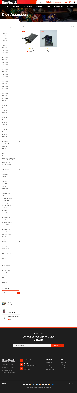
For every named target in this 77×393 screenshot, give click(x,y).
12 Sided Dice (5, 52)
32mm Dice (4, 124)
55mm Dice (4, 136)
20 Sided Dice (5, 71)
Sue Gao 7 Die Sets (6, 265)
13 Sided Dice (5, 55)
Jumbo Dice (4, 210)
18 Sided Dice (5, 67)
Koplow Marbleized (6, 217)
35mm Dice (4, 129)
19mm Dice (4, 115)
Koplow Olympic (5, 219)
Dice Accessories (5, 169)
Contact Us (51, 1)
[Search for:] (31, 2)
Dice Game (4, 176)
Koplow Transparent (6, 229)
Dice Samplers (5, 179)
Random (3, 260)
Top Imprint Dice (5, 272)
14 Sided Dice (5, 57)
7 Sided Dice (4, 40)
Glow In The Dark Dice (6, 193)
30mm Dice (4, 122)
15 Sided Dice (5, 59)
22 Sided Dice (5, 76)
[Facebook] (7, 384)
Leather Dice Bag (30, 50)
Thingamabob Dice (6, 270)
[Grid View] (22, 26)
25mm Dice (4, 119)
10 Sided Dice (5, 47)
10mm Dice (4, 105)
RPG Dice (4, 258)
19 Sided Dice (5, 69)
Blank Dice (4, 151)
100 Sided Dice (5, 98)
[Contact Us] (47, 2)
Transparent (4, 275)
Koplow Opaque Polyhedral (7, 222)
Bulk (3, 153)
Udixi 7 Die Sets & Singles (7, 280)
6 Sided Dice (4, 38)
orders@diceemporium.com (55, 2)
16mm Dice (4, 112)
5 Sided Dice (4, 35)
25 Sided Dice (5, 81)
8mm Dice (4, 103)
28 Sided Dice (5, 86)
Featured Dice (5, 188)
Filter (18, 292)
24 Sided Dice (5, 79)
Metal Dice (4, 241)
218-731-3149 (27, 369)
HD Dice (3, 195)
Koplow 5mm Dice (6, 139)
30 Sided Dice (5, 88)
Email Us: (26, 363)
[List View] (23, 26)
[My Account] (66, 2)
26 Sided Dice (5, 83)
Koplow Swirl (4, 227)
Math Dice (4, 236)
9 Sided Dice (4, 45)
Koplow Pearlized (5, 224)
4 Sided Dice (4, 33)
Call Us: (26, 368)
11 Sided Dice (5, 50)
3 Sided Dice (4, 31)
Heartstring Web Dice (6, 205)
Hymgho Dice (5, 207)
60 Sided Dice (5, 95)
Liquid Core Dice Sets (6, 234)
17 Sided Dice (5, 64)
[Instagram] (9, 384)
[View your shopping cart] (74, 2)
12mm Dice (4, 107)
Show (72, 26)
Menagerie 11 (5, 239)
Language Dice (5, 231)
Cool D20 (4, 167)
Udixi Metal (4, 282)
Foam (3, 191)
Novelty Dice (4, 246)
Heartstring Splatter (6, 203)
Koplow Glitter (5, 215)
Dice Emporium (5, 174)
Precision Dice (5, 255)
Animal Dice (4, 148)
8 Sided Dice (4, 43)
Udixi (3, 277)
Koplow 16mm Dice (6, 143)
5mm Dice (4, 100)
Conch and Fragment (6, 164)
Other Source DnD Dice (6, 248)
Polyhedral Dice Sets (6, 253)
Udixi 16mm (4, 146)
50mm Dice (4, 134)
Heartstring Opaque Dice (7, 198)
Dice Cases (4, 171)
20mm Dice (4, 117)
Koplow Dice (4, 212)
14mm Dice (4, 110)
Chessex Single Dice (6, 162)
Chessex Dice (4, 155)
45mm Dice (4, 131)
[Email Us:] (21, 364)
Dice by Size (4, 181)
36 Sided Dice (5, 91)
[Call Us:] (21, 368)
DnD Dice (4, 186)
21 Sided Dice (5, 74)
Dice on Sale (4, 183)
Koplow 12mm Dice (6, 141)
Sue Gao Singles (5, 268)
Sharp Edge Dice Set (6, 263)
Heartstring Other (5, 200)
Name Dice (4, 243)
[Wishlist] (70, 2)
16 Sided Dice (5, 62)
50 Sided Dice (5, 93)
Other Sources (5, 251)
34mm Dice (4, 127)
